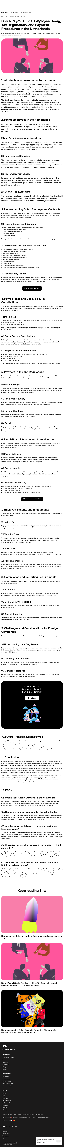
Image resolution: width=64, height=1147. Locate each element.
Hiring (4, 1067)
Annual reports (6, 1079)
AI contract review (7, 1086)
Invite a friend (6, 1102)
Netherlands (14, 12)
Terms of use (5, 1136)
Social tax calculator (7, 1083)
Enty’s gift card (6, 1105)
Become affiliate (6, 1100)
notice (43, 1142)
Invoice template (6, 1081)
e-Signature (5, 1064)
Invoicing (4, 1060)
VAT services (5, 1076)
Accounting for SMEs (8, 1057)
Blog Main (4, 12)
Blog (3, 1095)
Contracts (5, 1062)
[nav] (3, 1126)
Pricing (4, 1093)
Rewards (4, 1107)
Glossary (4, 1110)
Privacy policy (6, 1133)
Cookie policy (6, 1131)
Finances (4, 1069)
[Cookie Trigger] (3, 1139)
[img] (5, 1046)
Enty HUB (5, 1098)
